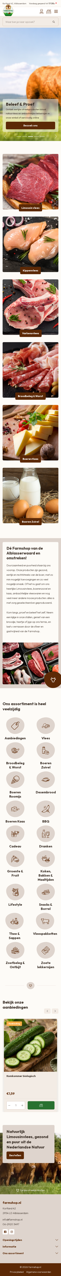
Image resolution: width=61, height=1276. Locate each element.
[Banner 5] (42, 136)
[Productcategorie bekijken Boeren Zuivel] (30, 495)
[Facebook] (5, 1231)
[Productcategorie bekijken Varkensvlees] (30, 307)
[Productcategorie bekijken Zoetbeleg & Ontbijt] (15, 950)
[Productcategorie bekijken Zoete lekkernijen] (45, 950)
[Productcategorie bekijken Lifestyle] (15, 892)
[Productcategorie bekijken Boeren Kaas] (30, 432)
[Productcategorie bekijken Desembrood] (45, 779)
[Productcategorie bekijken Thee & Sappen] (14, 921)
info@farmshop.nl (12, 1219)
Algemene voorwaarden (38, 1271)
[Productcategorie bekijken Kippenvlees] (30, 244)
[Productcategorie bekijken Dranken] (45, 833)
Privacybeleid (17, 1271)
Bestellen (15, 1155)
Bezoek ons (30, 125)
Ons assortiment (13, 1253)
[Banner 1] (18, 136)
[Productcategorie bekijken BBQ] (45, 809)
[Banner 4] (36, 136)
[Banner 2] (24, 136)
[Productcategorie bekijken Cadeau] (15, 833)
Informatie (9, 1246)
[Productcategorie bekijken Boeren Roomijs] (15, 779)
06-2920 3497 (11, 1224)
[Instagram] (11, 1231)
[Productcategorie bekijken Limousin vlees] (30, 181)
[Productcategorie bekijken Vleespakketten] (45, 921)
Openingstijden (12, 1240)
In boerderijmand (41, 1105)
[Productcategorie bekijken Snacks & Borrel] (45, 892)
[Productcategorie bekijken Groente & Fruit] (15, 858)
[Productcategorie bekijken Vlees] (45, 725)
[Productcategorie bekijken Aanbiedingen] (15, 725)
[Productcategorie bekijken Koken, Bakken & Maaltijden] (45, 858)
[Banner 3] (30, 136)
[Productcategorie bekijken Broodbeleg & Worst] (30, 370)
